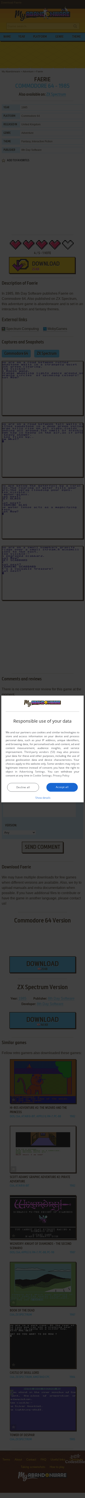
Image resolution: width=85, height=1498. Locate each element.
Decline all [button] (23, 787)
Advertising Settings (32, 771)
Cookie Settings (42, 775)
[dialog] (42, 749)
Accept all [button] (62, 787)
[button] (43, 797)
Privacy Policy (61, 775)
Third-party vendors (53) (39, 752)
